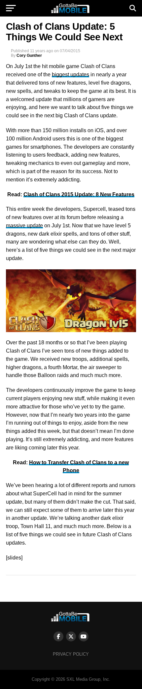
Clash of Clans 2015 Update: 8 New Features (78, 194)
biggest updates (70, 74)
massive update (24, 225)
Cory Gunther (29, 55)
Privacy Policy (71, 654)
